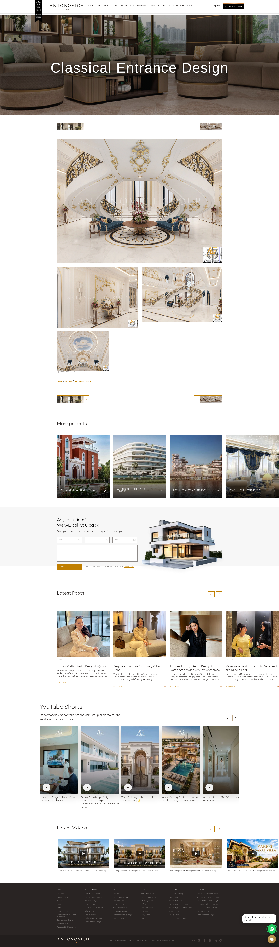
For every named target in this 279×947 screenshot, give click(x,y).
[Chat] (272, 939)
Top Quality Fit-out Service (208, 897)
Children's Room (147, 908)
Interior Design (91, 889)
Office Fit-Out (118, 901)
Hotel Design (90, 904)
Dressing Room (147, 901)
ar (215, 6)
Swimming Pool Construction (181, 908)
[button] (209, 424)
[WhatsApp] (272, 929)
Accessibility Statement (66, 927)
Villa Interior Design (93, 894)
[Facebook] (204, 940)
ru (218, 6)
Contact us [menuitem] (186, 6)
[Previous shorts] (228, 718)
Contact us (61, 908)
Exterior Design (91, 901)
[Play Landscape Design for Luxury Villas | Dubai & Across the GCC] (59, 760)
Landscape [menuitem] (142, 6)
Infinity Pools (174, 911)
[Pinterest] (220, 940)
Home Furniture (147, 894)
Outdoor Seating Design (122, 915)
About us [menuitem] (166, 6)
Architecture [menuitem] (102, 6)
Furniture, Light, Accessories (208, 904)
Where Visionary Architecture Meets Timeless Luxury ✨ (139, 799)
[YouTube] (193, 940)
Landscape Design (176, 894)
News (59, 901)
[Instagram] (198, 940)
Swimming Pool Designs (178, 904)
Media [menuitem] (175, 6)
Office (143, 904)
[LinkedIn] (215, 940)
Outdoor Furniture (148, 897)
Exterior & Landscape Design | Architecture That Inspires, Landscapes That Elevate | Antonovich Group (100, 802)
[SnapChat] (209, 940)
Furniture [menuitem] (154, 6)
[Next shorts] (235, 718)
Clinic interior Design (93, 922)
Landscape (173, 889)
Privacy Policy (129, 566)
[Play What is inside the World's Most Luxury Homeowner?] (222, 760)
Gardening (173, 897)
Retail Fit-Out (118, 904)
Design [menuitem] (91, 6)
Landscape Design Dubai (207, 908)
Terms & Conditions (65, 920)
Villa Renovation (91, 911)
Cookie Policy (62, 923)
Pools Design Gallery (177, 918)
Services (200, 889)
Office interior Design (93, 918)
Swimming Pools (175, 901)
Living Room (146, 915)
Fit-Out (116, 889)
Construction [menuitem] (128, 6)
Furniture (144, 889)
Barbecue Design (120, 911)
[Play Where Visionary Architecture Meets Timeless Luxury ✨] (140, 760)
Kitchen (144, 918)
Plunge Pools (174, 915)
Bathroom (145, 911)
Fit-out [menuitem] (115, 6)
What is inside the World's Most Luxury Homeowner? (221, 799)
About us (60, 894)
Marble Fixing (118, 918)
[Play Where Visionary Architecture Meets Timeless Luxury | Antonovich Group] (181, 760)
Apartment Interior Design (95, 897)
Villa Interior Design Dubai (207, 894)
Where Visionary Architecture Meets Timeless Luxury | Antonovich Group (180, 799)
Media (59, 904)
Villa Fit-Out (118, 894)
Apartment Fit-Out (120, 897)
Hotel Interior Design (205, 915)
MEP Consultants (120, 908)
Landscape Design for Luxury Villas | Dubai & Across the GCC (57, 799)
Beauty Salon (90, 915)
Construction (62, 897)
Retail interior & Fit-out (94, 908)
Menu (59, 889)
